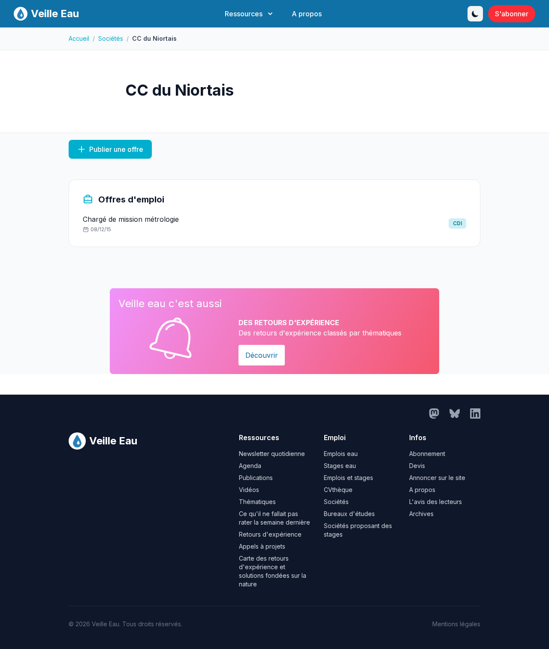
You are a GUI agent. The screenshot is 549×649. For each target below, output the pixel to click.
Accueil (79, 38)
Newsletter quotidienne (272, 453)
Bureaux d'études (349, 513)
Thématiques (257, 501)
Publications (256, 477)
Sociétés (110, 38)
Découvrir (261, 355)
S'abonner (511, 13)
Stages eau (340, 465)
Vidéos (249, 489)
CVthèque (338, 489)
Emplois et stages (348, 477)
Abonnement (427, 453)
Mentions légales (456, 624)
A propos (307, 13)
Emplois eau (341, 453)
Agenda (250, 465)
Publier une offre (116, 149)
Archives (421, 513)
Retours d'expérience (270, 534)
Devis (417, 465)
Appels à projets (262, 546)
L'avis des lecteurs (435, 501)
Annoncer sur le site (437, 477)
